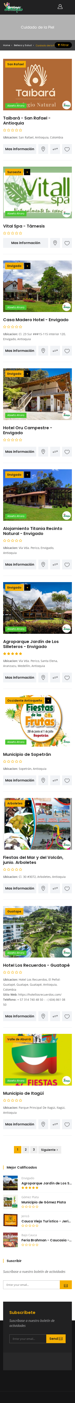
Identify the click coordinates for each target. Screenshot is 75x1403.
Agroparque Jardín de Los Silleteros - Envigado (31, 644)
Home (6, 45)
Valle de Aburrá (19, 1039)
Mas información (19, 149)
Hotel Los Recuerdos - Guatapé (36, 965)
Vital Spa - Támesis (24, 226)
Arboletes (14, 803)
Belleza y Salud (23, 45)
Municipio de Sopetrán (27, 754)
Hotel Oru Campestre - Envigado (27, 430)
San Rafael (15, 64)
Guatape (14, 911)
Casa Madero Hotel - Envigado (36, 320)
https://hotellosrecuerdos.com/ (39, 995)
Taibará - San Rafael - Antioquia (27, 120)
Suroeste (14, 172)
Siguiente (48, 1150)
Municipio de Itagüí (23, 1093)
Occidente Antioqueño (24, 700)
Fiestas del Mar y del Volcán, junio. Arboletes (33, 859)
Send (66, 1284)
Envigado (14, 266)
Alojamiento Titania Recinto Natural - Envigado (32, 531)
